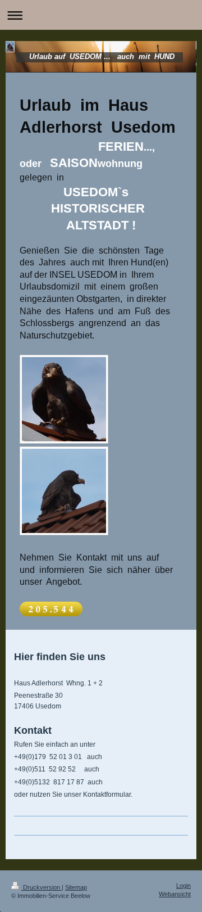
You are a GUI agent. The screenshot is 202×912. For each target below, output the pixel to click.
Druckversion (41, 887)
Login (183, 885)
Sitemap (76, 887)
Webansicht (175, 894)
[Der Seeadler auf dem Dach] (64, 399)
